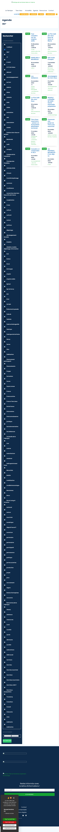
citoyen (33, 86)
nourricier (54, 135)
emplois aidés (34, 51)
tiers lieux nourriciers (33, 143)
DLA (33, 49)
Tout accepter (10, 819)
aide (33, 163)
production (34, 139)
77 (31, 49)
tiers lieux (50, 53)
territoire (33, 141)
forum (51, 68)
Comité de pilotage (52, 115)
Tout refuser (9, 822)
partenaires (50, 71)
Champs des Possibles (34, 137)
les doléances (35, 91)
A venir (49, 164)
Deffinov (50, 135)
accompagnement (52, 86)
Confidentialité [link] (9, 828)
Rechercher (7, 740)
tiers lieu (50, 136)
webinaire (50, 90)
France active (34, 53)
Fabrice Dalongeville (34, 88)
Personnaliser (10, 825)
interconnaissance (52, 51)
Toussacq (54, 136)
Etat (39, 51)
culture (32, 68)
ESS (48, 68)
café (49, 49)
